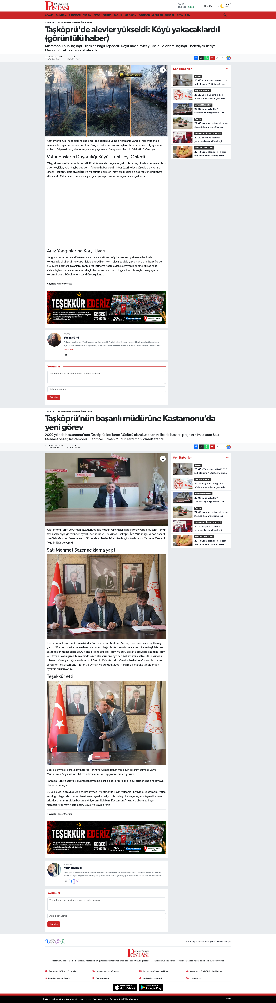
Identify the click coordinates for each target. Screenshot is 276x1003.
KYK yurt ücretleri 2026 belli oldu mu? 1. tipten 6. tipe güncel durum (210, 82)
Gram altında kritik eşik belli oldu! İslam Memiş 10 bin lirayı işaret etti (210, 154)
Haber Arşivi (191, 941)
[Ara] (225, 15)
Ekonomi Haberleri (204, 148)
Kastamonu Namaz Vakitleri (155, 971)
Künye (220, 941)
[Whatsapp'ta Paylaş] (206, 58)
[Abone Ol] (228, 58)
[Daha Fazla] (212, 58)
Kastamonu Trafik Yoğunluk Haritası (206, 971)
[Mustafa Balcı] (54, 870)
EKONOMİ (75, 15)
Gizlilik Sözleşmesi (207, 941)
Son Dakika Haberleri (152, 978)
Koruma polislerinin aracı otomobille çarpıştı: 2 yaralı (211, 125)
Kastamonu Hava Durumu (107, 971)
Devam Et (67, 350)
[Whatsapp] (63, 941)
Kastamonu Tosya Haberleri (208, 133)
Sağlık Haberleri (202, 91)
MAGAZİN (130, 15)
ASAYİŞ (49, 15)
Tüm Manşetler (102, 978)
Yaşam (198, 76)
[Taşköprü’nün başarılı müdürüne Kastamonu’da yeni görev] (106, 489)
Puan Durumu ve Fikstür (59, 978)
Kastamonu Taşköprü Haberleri (75, 23)
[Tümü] (227, 69)
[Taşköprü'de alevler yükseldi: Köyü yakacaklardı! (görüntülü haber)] (106, 101)
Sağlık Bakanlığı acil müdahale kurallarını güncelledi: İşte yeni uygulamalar (211, 97)
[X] (52, 941)
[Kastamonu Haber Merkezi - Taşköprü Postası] (57, 6)
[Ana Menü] (229, 15)
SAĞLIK (118, 15)
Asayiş (198, 119)
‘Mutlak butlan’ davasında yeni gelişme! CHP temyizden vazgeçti (209, 111)
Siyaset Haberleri (203, 105)
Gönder (53, 397)
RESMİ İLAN (183, 15)
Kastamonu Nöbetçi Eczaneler (63, 971)
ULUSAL (170, 15)
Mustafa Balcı (73, 867)
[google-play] (151, 987)
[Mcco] (106, 306)
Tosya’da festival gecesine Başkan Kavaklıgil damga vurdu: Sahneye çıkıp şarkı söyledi (209, 139)
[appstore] (125, 987)
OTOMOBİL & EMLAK (151, 15)
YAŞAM (87, 15)
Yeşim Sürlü (71, 337)
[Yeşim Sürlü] (54, 339)
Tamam (228, 999)
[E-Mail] (66, 355)
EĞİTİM (107, 15)
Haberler (49, 23)
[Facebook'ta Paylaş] (196, 58)
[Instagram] (76, 881)
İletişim (228, 941)
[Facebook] (71, 881)
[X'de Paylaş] (201, 58)
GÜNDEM (61, 15)
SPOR (97, 15)
